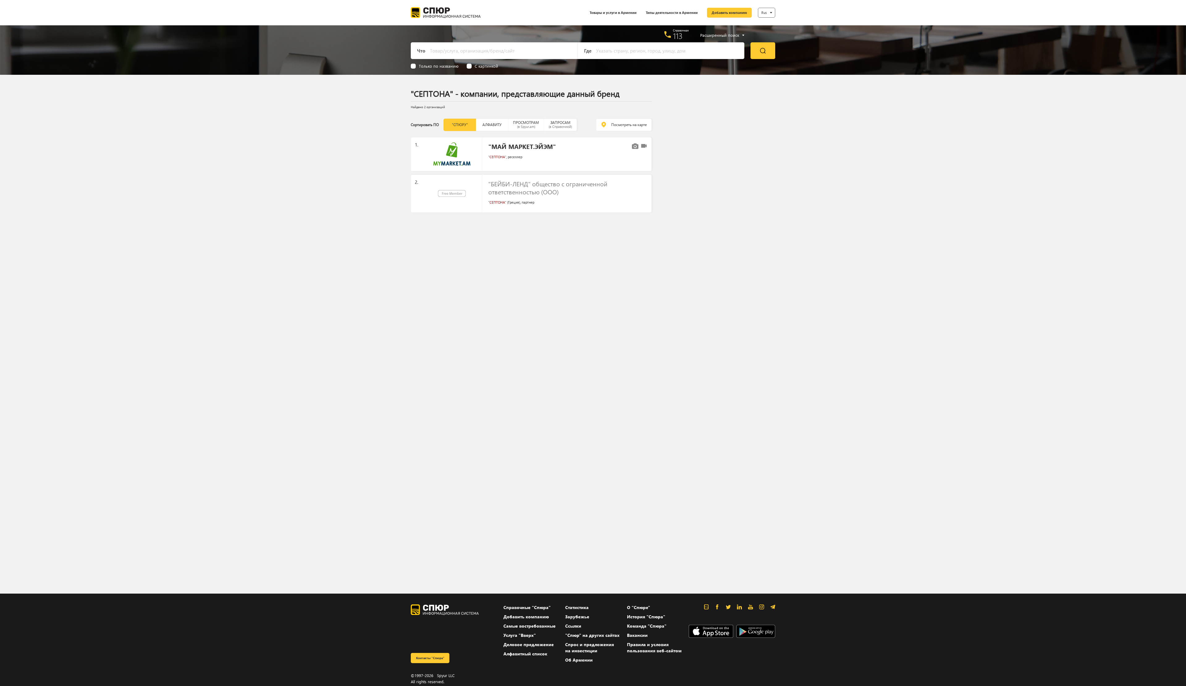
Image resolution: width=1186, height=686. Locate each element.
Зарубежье (577, 617)
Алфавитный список (525, 654)
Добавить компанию (729, 13)
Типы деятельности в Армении (672, 13)
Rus (764, 13)
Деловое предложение (528, 644)
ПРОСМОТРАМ (526, 124)
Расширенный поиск (719, 35)
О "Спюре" (638, 607)
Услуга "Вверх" (519, 635)
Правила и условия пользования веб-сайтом (654, 648)
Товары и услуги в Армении (613, 13)
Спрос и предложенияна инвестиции (589, 648)
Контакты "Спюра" (430, 658)
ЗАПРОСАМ (560, 124)
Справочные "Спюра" (527, 607)
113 (678, 36)
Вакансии (637, 635)
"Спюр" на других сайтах (592, 635)
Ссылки (573, 626)
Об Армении (579, 660)
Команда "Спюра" (647, 626)
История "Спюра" (646, 617)
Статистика (577, 607)
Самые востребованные (529, 626)
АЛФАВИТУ (492, 124)
